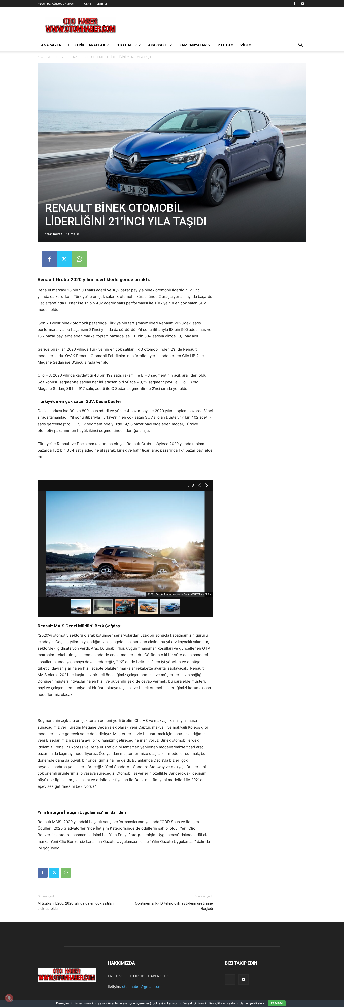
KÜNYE (86, 3)
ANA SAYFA (51, 45)
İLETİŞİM (101, 3)
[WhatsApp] (79, 259)
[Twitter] (64, 259)
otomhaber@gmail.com (141, 986)
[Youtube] (302, 3)
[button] (300, 45)
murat (57, 234)
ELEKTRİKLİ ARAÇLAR (86, 45)
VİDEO (245, 45)
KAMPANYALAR (193, 45)
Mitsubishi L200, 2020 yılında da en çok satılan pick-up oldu (76, 906)
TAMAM (277, 1003)
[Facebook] (294, 3)
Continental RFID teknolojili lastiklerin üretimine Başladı (174, 906)
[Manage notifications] (9, 998)
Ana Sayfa (45, 57)
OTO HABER (126, 45)
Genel (60, 57)
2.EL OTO (225, 45)
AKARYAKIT (158, 45)
